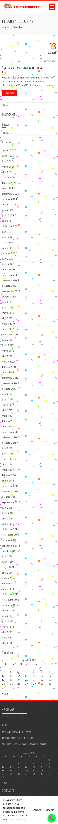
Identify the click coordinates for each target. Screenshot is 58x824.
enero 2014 (8, 588)
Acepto (37, 809)
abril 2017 (7, 410)
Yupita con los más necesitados (22, 67)
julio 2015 (7, 507)
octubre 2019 (9, 285)
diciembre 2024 (10, 193)
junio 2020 (8, 264)
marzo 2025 (8, 177)
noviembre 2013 (10, 599)
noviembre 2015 (10, 491)
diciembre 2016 (10, 431)
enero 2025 (8, 188)
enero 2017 (8, 426)
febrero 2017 (9, 421)
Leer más (9, 92)
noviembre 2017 (10, 383)
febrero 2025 (9, 182)
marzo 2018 (8, 361)
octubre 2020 (9, 253)
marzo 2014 (8, 578)
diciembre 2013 (10, 594)
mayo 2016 (8, 459)
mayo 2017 (8, 404)
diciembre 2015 (10, 486)
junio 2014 (7, 561)
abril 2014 (7, 572)
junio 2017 (7, 399)
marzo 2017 (8, 415)
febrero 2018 (9, 366)
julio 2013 (7, 616)
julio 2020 (7, 258)
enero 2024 (8, 220)
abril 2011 (7, 643)
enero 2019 (8, 329)
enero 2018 (8, 372)
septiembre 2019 (11, 291)
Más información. (18, 819)
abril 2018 (7, 356)
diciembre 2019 (10, 275)
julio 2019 (7, 302)
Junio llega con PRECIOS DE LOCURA (17, 738)
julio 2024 (7, 210)
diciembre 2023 (10, 226)
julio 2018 (7, 339)
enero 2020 (8, 269)
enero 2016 (8, 480)
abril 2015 (7, 518)
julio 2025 (7, 161)
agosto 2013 (8, 610)
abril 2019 (7, 318)
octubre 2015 (9, 496)
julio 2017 (7, 394)
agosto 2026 (9, 150)
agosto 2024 (9, 204)
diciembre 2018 (10, 334)
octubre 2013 (9, 605)
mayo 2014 (8, 567)
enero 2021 (8, 247)
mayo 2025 (8, 166)
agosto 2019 (8, 296)
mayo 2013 (8, 626)
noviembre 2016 (10, 437)
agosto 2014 (8, 551)
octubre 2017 (9, 388)
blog (6, 72)
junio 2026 (8, 155)
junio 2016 (7, 453)
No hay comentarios (49, 61)
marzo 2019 (8, 323)
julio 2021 (7, 231)
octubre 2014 (9, 540)
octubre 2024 (9, 199)
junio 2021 (7, 237)
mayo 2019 (8, 312)
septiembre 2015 (11, 502)
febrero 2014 (9, 583)
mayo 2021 (8, 242)
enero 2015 (8, 523)
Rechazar (49, 809)
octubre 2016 (9, 442)
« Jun (5, 693)
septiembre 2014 (11, 545)
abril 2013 (7, 632)
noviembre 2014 (10, 534)
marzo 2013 (8, 637)
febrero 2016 (9, 475)
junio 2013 (7, 621)
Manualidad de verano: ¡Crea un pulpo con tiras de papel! (24, 744)
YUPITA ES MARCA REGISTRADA (16, 731)
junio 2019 (7, 307)
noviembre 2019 (10, 280)
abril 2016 (7, 464)
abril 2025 (7, 172)
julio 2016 (7, 448)
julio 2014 (7, 556)
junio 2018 (7, 345)
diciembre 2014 (10, 529)
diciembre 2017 (10, 377)
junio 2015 (7, 513)
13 (26, 675)
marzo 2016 (8, 469)
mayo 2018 (8, 350)
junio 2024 (8, 215)
